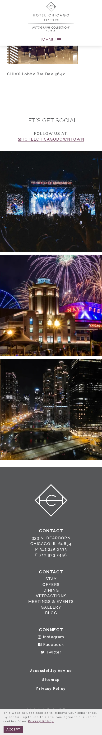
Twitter (53, 652)
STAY (51, 579)
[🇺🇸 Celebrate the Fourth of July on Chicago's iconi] (51, 305)
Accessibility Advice (51, 671)
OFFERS (51, 584)
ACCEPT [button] (13, 729)
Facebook (53, 644)
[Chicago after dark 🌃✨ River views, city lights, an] (51, 409)
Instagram (53, 637)
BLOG (51, 613)
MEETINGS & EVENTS (51, 601)
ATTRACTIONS (51, 596)
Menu (49, 40)
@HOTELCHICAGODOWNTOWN (51, 139)
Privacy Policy (50, 689)
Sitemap (51, 680)
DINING (51, 590)
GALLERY (51, 607)
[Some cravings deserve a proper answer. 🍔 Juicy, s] (51, 201)
